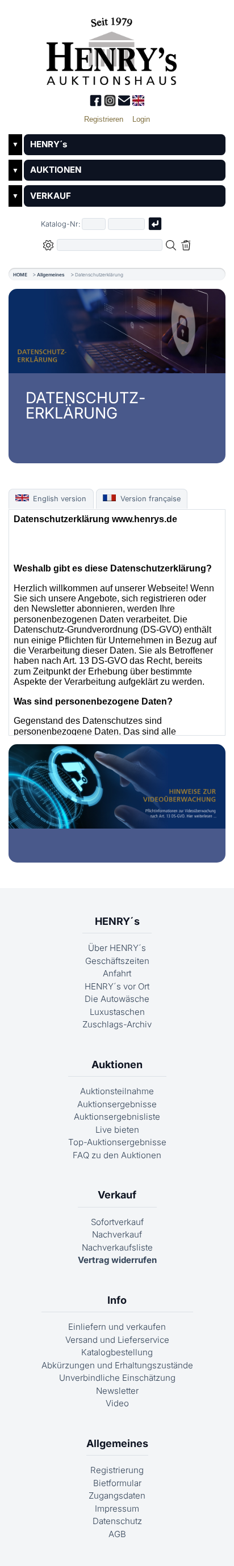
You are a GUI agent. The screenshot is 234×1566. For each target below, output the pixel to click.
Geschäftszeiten (117, 960)
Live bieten (117, 1129)
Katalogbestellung (117, 1352)
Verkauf (117, 1195)
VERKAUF (50, 195)
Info (117, 1300)
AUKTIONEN (55, 169)
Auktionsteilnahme (117, 1091)
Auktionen (117, 1064)
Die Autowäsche (117, 998)
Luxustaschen (117, 1011)
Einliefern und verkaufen (117, 1326)
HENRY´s (48, 144)
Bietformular (117, 1483)
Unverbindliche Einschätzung (117, 1377)
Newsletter (117, 1390)
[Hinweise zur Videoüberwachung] (117, 786)
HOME (20, 275)
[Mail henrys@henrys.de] (125, 103)
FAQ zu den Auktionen (117, 1155)
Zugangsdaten (117, 1495)
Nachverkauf (117, 1234)
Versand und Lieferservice (117, 1339)
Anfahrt (117, 973)
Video (117, 1403)
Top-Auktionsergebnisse (117, 1142)
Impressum (117, 1508)
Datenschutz (117, 1521)
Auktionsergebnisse (117, 1104)
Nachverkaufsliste (117, 1247)
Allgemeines (51, 275)
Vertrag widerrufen (117, 1259)
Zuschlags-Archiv (117, 1024)
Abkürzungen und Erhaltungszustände (117, 1365)
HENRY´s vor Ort (117, 986)
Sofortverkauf (117, 1222)
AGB (117, 1534)
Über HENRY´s (117, 947)
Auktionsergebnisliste (117, 1116)
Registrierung (117, 1470)
